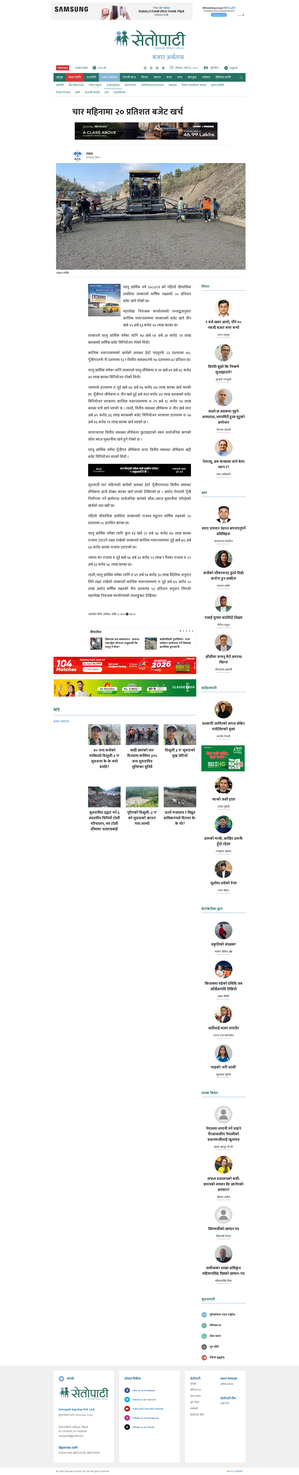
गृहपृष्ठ (193, 1384)
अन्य (106, 92)
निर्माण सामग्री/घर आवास (194, 85)
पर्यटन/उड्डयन (95, 85)
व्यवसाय (173, 85)
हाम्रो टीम (224, 1403)
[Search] (241, 77)
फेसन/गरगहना (63, 92)
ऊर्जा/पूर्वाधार (113, 85)
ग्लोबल (206, 77)
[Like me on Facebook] (79, 161)
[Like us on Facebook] (145, 68)
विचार (144, 77)
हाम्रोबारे (194, 1408)
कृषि (77, 92)
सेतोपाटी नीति (197, 1415)
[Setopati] (84, 1393)
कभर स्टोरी (75, 77)
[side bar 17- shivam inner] (223, 758)
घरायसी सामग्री (92, 92)
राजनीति (91, 77)
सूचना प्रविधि (217, 85)
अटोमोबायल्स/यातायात (152, 85)
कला (169, 77)
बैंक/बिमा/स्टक (76, 85)
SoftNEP (238, 1471)
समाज (157, 77)
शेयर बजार (195, 1396)
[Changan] (149, 131)
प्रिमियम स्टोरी (223, 77)
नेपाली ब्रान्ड (129, 77)
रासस (89, 153)
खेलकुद (192, 77)
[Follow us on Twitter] (151, 68)
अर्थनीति (60, 85)
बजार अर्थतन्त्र (109, 77)
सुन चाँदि (194, 1402)
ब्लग (179, 77)
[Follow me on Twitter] (82, 158)
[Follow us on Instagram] (157, 68)
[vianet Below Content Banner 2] (125, 665)
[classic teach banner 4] (125, 688)
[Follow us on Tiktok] (163, 68)
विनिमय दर (195, 1390)
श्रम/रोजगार (130, 85)
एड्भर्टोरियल (119, 92)
